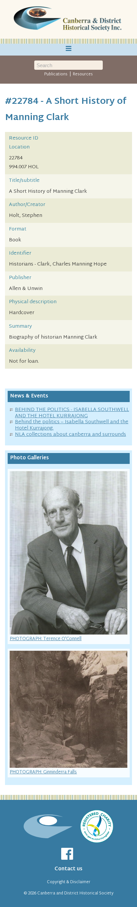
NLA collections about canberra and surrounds (70, 434)
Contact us (68, 869)
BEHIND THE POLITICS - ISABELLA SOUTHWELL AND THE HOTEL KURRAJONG (72, 413)
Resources (83, 74)
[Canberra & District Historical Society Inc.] (68, 19)
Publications (56, 74)
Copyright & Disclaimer (68, 882)
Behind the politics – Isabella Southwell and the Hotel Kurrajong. (71, 425)
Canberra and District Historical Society (75, 893)
